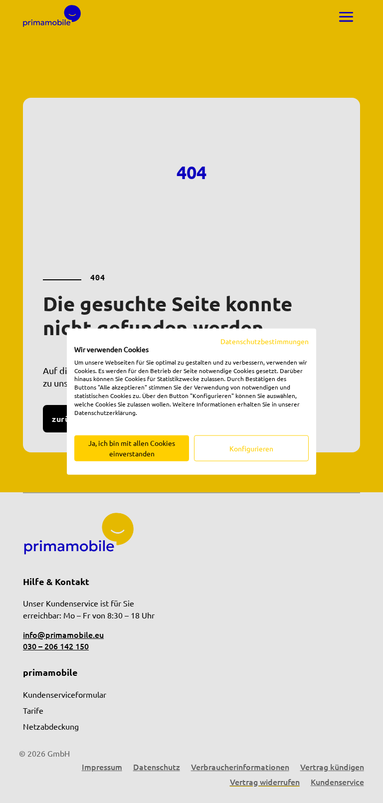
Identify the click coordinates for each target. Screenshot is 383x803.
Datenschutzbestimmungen (264, 341)
